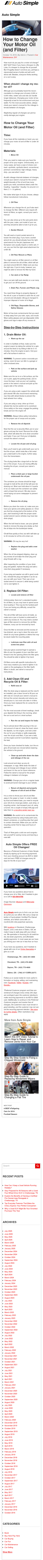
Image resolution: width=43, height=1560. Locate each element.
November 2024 (11, 1254)
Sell (8, 1134)
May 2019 (8, 1443)
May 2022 (8, 1341)
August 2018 (9, 1469)
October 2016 (10, 1512)
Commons (8, 904)
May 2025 (8, 1237)
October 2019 (10, 1428)
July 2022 (8, 1335)
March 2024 (9, 1277)
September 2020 (11, 1399)
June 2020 (9, 1408)
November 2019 (11, 1425)
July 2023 (8, 1300)
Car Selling (9, 1547)
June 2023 (9, 1303)
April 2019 (8, 1446)
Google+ (7, 985)
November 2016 (11, 1509)
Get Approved (12, 1142)
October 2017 (10, 1477)
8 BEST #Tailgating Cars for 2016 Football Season (11, 1109)
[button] (21, 878)
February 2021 (10, 1385)
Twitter (18, 982)
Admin (23, 55)
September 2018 (11, 1466)
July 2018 (8, 1472)
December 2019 (11, 1422)
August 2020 (9, 1402)
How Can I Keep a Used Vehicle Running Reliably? (20, 1186)
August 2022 (9, 1332)
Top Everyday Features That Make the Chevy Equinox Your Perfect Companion (20, 1204)
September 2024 (11, 1260)
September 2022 (11, 1329)
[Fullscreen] (36, 886)
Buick (7, 1533)
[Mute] (32, 886)
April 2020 (8, 1414)
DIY (15, 57)
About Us (10, 1151)
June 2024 (9, 1268)
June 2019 (9, 1440)
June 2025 (9, 1234)
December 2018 (11, 1457)
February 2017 (10, 1501)
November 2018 (11, 1460)
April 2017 (8, 1495)
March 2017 (9, 1498)
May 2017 (8, 1492)
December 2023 (11, 1286)
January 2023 (10, 1318)
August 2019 (9, 1434)
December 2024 (11, 1251)
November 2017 (11, 1475)
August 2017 (9, 1483)
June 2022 (9, 1338)
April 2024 (8, 1274)
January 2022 (10, 1353)
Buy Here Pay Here (12, 1535)
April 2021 (8, 1379)
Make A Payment (13, 1147)
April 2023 (8, 1309)
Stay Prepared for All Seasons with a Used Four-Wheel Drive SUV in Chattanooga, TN (21, 1191)
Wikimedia (30, 902)
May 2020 (8, 1411)
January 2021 (10, 1387)
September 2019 (11, 1431)
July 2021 (8, 1370)
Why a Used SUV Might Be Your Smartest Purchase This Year (21, 1209)
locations (11, 927)
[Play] (7, 886)
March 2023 (9, 1312)
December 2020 (11, 1390)
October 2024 (10, 1257)
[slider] (19, 886)
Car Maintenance (11, 1544)
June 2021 (9, 1373)
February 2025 (10, 1245)
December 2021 (11, 1355)
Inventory (11, 1129)
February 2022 (10, 1350)
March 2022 (9, 1347)
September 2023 (11, 1295)
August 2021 (9, 1367)
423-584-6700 (17, 896)
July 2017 (8, 1486)
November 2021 (11, 1358)
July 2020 (8, 1405)
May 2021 (8, 1376)
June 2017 (9, 1489)
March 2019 (9, 1448)
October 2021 (10, 1361)
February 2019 (10, 1451)
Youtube (25, 982)
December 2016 (11, 1506)
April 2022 (8, 1344)
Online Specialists (27, 949)
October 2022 (10, 1327)
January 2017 (10, 1504)
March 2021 (9, 1382)
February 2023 (10, 1315)
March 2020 (9, 1416)
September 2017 (11, 1480)
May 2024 (8, 1271)
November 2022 (11, 1324)
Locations (11, 1138)
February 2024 (10, 1280)
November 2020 (11, 1393)
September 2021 (11, 1364)
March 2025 (9, 1242)
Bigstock (19, 902)
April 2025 (8, 1239)
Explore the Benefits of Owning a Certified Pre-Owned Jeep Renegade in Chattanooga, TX (21, 1198)
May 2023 (8, 1306)
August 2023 (9, 1298)
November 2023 (11, 1289)
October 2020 (10, 1396)
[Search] (37, 1166)
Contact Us (11, 1155)
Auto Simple (11, 14)
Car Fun (8, 1541)
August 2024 (9, 1263)
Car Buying (9, 1538)
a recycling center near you (24, 810)
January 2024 (10, 1283)
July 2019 (8, 1437)
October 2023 (10, 1292)
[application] (21, 878)
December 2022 (11, 1321)
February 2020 (10, 1419)
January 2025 (10, 1248)
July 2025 (8, 1231)
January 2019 (10, 1454)
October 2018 (10, 1463)
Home (9, 1125)
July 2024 (8, 1266)
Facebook (12, 982)
